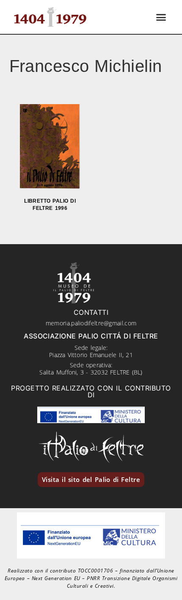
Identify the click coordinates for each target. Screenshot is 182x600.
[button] (161, 17)
